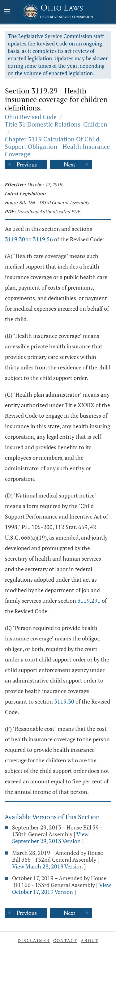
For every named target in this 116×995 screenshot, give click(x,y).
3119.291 (89, 600)
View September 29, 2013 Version (50, 837)
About (89, 940)
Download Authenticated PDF (48, 211)
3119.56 (43, 239)
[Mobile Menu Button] (7, 12)
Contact (65, 940)
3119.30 (15, 239)
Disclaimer (34, 940)
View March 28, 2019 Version (47, 866)
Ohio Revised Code (31, 117)
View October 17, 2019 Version (61, 888)
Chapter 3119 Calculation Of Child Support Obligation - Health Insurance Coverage (57, 146)
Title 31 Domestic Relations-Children (56, 124)
